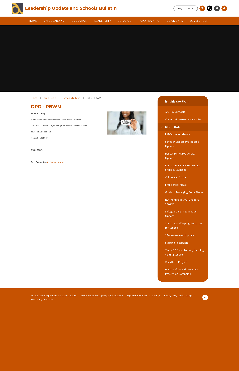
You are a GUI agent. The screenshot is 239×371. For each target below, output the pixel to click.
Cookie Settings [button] (185, 295)
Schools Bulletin (72, 97)
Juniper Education (114, 295)
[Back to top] (205, 297)
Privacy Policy (170, 295)
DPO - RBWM (94, 97)
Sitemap (156, 295)
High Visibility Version (137, 295)
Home (34, 97)
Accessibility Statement (42, 299)
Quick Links (50, 97)
